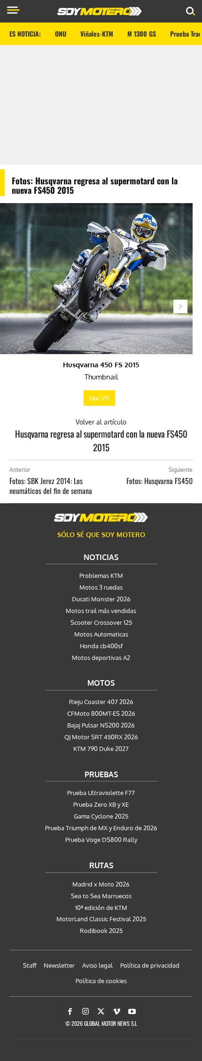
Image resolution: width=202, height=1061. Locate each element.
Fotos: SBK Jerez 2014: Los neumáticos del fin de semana (50, 485)
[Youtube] (132, 1011)
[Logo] (99, 11)
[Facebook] (70, 1011)
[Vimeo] (116, 1011)
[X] (101, 1011)
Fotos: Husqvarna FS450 (159, 480)
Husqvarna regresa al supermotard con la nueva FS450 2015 (101, 440)
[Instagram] (85, 1011)
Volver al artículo (101, 422)
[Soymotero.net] (101, 517)
